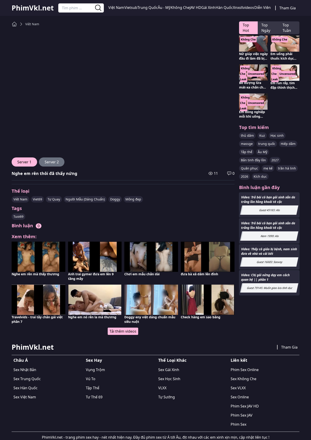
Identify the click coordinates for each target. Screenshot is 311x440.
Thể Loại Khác (172, 360)
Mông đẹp (133, 199)
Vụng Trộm (95, 369)
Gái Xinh (208, 7)
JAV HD (195, 7)
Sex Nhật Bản (24, 369)
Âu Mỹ (262, 152)
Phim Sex (238, 424)
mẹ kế (268, 168)
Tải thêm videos (123, 331)
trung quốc (266, 144)
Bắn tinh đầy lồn (253, 160)
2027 (275, 160)
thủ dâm (247, 135)
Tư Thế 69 (94, 397)
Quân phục (249, 168)
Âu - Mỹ (164, 7)
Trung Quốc (147, 7)
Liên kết (239, 360)
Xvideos (247, 7)
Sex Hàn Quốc (25, 387)
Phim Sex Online (245, 369)
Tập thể (246, 152)
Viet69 (37, 199)
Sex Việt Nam (24, 397)
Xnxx (237, 7)
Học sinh (277, 135)
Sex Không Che (243, 378)
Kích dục (260, 176)
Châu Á (20, 360)
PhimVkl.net (33, 8)
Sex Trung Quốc (27, 378)
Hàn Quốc (224, 7)
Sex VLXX (238, 387)
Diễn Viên (262, 7)
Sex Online (240, 397)
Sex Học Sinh (169, 378)
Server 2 (52, 161)
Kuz (262, 135)
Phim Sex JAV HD (245, 406)
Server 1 (24, 161)
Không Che (180, 7)
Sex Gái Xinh (168, 369)
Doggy (115, 199)
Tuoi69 (18, 216)
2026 (244, 176)
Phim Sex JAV (241, 415)
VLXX (162, 387)
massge (247, 144)
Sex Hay (94, 360)
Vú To (90, 378)
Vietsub (130, 7)
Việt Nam (116, 7)
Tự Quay (54, 199)
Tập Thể (92, 387)
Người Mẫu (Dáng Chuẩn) (85, 199)
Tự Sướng (166, 397)
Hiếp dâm (288, 144)
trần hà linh (287, 168)
